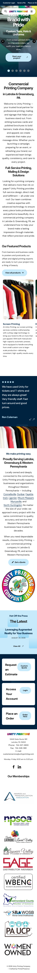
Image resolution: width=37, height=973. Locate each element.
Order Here (25, 716)
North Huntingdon (13, 505)
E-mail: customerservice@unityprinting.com (18, 752)
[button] (5, 11)
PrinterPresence (24, 969)
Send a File (21, 3)
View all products (13, 273)
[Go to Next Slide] (33, 419)
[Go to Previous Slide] (30, 419)
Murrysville (16, 501)
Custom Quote (24, 667)
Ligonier (13, 497)
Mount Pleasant (26, 497)
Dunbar (21, 494)
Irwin (5, 497)
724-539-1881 (21, 748)
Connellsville (9, 494)
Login (25, 690)
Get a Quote (20, 562)
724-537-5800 (22, 745)
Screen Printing (11, 324)
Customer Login (9, 3)
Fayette (29, 494)
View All (16, 646)
